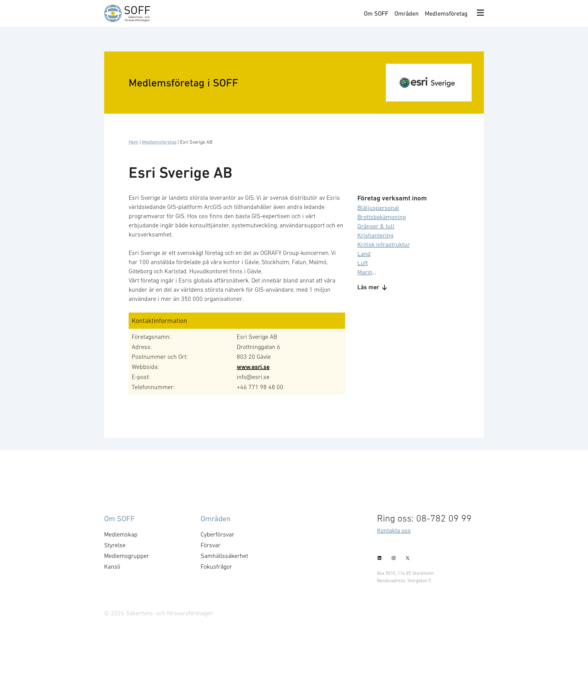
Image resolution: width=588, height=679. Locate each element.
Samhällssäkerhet (224, 555)
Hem (133, 142)
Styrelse (115, 545)
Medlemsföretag (446, 13)
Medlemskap (121, 534)
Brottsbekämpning (381, 217)
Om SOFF (376, 13)
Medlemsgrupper (126, 555)
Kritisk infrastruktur (383, 244)
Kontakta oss (394, 530)
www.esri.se (253, 366)
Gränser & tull (375, 226)
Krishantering (375, 235)
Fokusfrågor (216, 566)
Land (364, 253)
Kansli (112, 566)
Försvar (211, 545)
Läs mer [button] (368, 287)
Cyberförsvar (217, 534)
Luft (362, 263)
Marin (364, 272)
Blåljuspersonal (378, 207)
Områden (406, 13)
